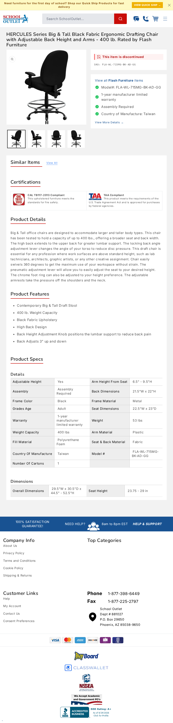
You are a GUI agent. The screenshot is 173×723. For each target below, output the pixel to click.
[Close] (169, 5)
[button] (155, 19)
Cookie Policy (13, 568)
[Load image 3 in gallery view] (56, 139)
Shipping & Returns (17, 575)
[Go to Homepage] (20, 19)
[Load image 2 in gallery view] (36, 139)
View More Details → (109, 122)
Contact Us (11, 613)
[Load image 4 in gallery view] (76, 139)
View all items (119, 80)
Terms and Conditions (19, 560)
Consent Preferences (18, 621)
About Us (10, 545)
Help (6, 598)
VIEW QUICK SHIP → (147, 5)
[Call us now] (146, 19)
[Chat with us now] (136, 19)
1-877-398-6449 (123, 593)
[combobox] (84, 18)
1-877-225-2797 (123, 601)
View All (52, 162)
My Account (12, 606)
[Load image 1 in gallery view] (16, 139)
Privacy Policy (13, 553)
